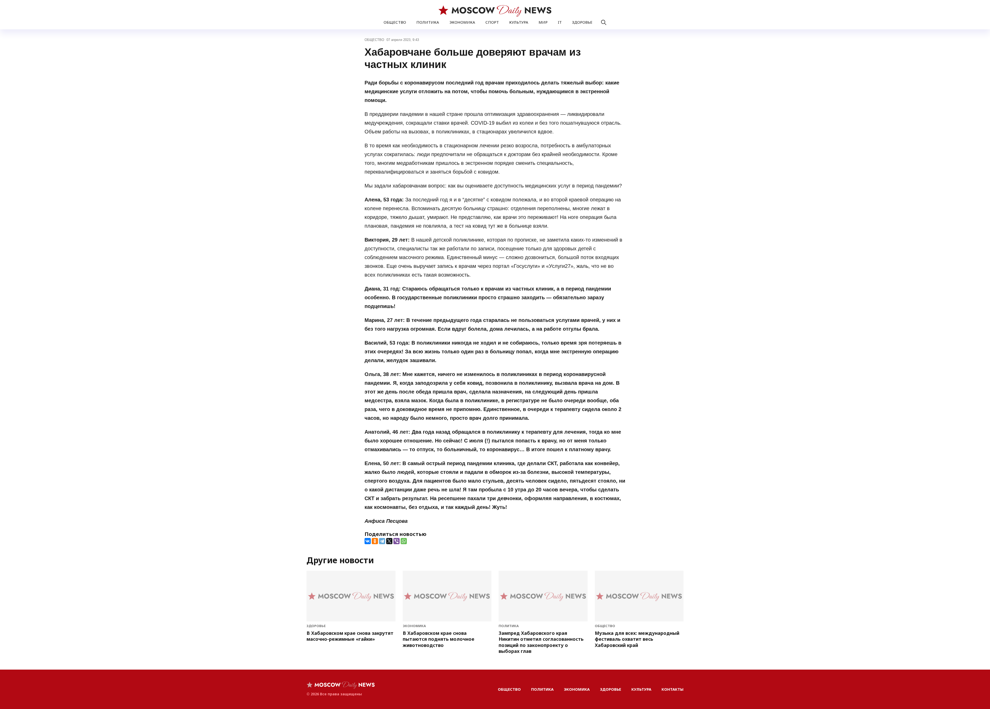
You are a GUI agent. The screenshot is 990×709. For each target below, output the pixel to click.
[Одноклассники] (375, 541)
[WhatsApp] (404, 541)
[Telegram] (382, 541)
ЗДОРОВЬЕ (582, 22)
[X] (389, 541)
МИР (543, 22)
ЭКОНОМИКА (462, 22)
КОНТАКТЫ (672, 689)
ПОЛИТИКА (427, 22)
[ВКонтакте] (368, 541)
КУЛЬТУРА (518, 22)
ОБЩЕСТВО (395, 22)
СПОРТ (492, 22)
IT (560, 22)
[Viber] (396, 541)
